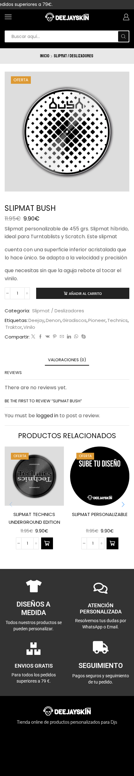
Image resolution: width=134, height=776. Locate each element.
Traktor (13, 327)
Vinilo (29, 327)
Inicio (44, 56)
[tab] (67, 360)
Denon (53, 320)
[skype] (83, 337)
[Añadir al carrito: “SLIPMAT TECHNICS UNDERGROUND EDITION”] (47, 543)
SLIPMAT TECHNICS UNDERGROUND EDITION (34, 518)
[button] (123, 504)
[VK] (47, 337)
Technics (117, 320)
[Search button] (123, 36)
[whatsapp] (76, 337)
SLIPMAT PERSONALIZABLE (99, 514)
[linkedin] (69, 337)
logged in (47, 415)
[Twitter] (33, 337)
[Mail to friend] (61, 337)
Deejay (36, 320)
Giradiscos (74, 320)
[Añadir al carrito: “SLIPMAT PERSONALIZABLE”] (112, 543)
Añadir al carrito (85, 293)
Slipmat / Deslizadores (73, 56)
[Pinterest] (54, 337)
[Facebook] (40, 337)
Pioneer (97, 320)
